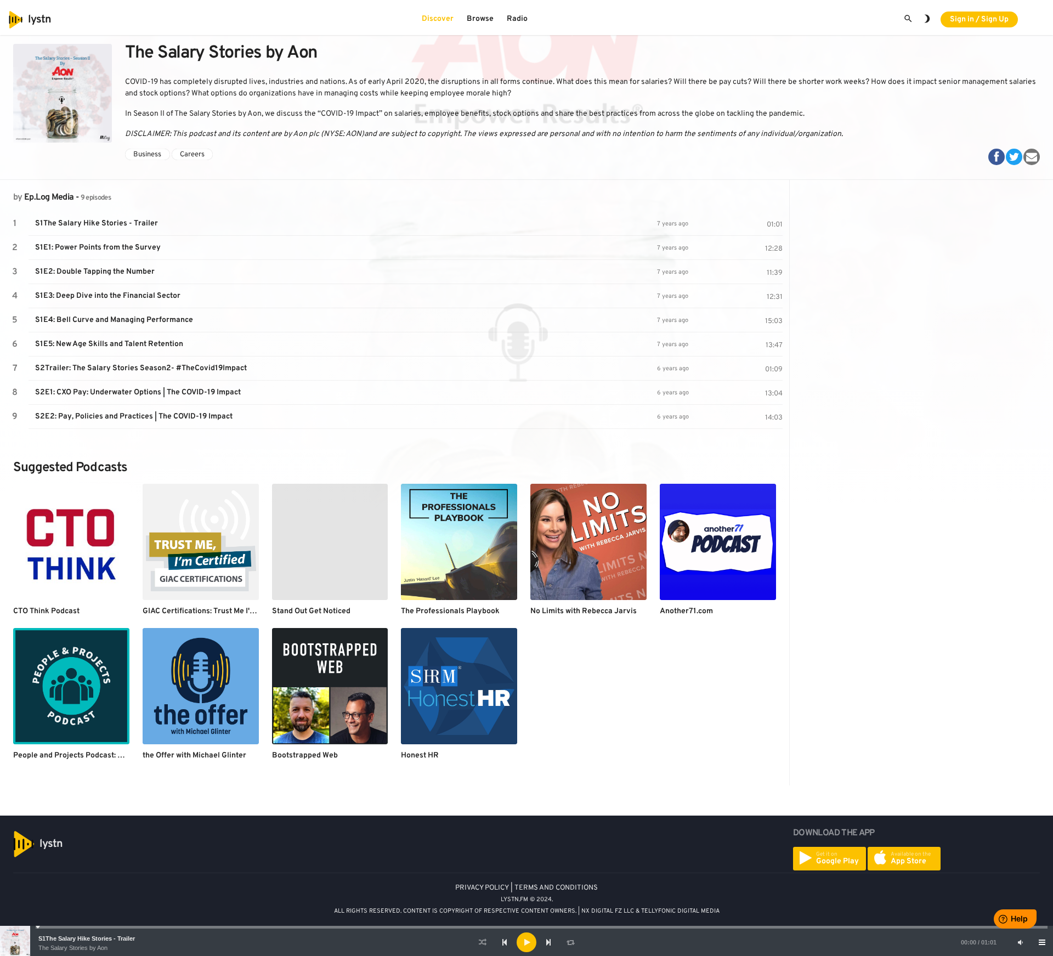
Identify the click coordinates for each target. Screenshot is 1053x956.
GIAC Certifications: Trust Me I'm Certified (216, 611)
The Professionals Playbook (450, 611)
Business (147, 154)
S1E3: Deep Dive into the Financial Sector (107, 296)
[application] (526, 942)
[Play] (526, 942)
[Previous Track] (505, 942)
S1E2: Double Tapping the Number (95, 272)
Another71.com (686, 611)
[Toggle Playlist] (1042, 942)
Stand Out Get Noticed (311, 611)
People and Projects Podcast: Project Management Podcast (117, 755)
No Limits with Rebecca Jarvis (583, 611)
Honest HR (420, 755)
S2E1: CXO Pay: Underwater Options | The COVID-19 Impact (138, 392)
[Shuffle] (483, 942)
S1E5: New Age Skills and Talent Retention (109, 344)
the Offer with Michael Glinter (194, 755)
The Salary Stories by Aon (72, 947)
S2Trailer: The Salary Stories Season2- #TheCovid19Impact (141, 368)
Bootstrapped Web (305, 755)
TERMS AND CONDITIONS (556, 888)
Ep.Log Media (48, 197)
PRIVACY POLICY (482, 888)
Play (15, 224)
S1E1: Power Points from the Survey (98, 248)
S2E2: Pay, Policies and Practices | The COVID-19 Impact (134, 416)
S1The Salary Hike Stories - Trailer (86, 938)
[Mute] (1020, 942)
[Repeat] (570, 942)
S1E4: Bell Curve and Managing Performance (114, 320)
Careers (192, 154)
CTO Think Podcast (46, 611)
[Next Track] (548, 942)
